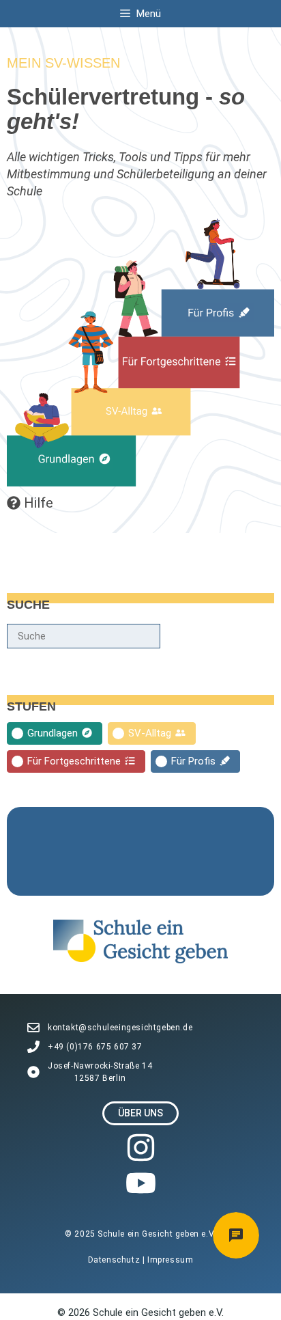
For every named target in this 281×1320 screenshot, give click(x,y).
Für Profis (193, 761)
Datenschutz (115, 1260)
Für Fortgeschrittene (74, 761)
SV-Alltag (149, 733)
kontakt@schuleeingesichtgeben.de (120, 1027)
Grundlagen (52, 733)
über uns (140, 1113)
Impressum (170, 1260)
